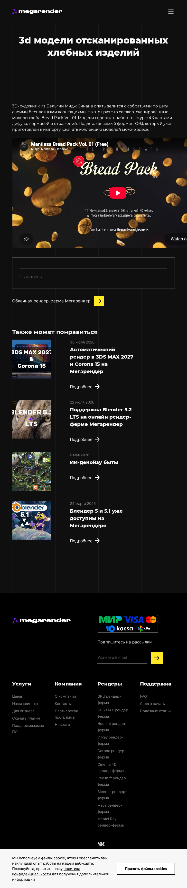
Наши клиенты (25, 703)
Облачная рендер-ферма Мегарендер (51, 301)
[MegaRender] (37, 11)
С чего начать (152, 703)
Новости (62, 724)
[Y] (157, 658)
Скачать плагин (26, 718)
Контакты (63, 703)
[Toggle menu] (171, 12)
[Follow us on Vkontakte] (101, 844)
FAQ (143, 696)
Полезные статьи (155, 711)
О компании (65, 696)
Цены (17, 696)
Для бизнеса (23, 711)
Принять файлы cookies (146, 868)
